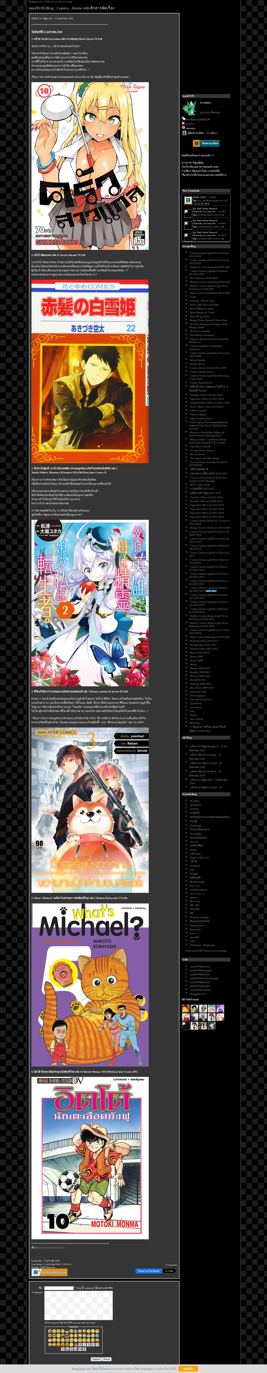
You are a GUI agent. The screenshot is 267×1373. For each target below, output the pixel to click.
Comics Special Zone (201, 382)
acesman (194, 808)
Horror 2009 (196, 656)
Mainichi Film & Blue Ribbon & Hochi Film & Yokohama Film (207, 434)
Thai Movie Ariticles (201, 699)
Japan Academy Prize (201, 418)
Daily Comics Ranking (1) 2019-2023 (210, 637)
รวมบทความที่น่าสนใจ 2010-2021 (209, 473)
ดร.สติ (193, 821)
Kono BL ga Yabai (200, 316)
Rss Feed (190, 123)
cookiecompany (198, 889)
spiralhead (195, 804)
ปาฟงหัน (195, 812)
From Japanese (197, 695)
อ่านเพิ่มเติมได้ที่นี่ (165, 1368)
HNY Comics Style (200, 484)
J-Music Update (198, 410)
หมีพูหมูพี (195, 877)
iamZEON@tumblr (200, 986)
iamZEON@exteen (200, 966)
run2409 (194, 937)
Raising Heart (197, 925)
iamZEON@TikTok (200, 989)
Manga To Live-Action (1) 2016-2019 (210, 527)
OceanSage (196, 833)
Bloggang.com (198, 993)
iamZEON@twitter (200, 974)
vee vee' (194, 841)
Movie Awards (197, 454)
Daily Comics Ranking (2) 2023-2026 (210, 292)
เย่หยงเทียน (196, 845)
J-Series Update (198, 414)
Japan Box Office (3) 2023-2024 (207, 509)
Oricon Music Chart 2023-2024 (206, 406)
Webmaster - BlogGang (202, 945)
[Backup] (195, 722)
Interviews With (198, 691)
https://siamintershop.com (51, 1247)
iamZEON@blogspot (201, 970)
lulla (192, 941)
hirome (193, 849)
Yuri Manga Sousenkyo (202, 335)
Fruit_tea (195, 885)
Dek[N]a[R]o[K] (198, 837)
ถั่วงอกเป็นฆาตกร (200, 829)
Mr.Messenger (197, 881)
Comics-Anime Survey (202, 371)
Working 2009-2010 (200, 683)
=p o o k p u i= (197, 893)
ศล (191, 913)
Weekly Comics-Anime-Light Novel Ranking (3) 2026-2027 (208, 287)
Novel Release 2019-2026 (204, 278)
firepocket (195, 929)
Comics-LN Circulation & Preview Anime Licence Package (207, 479)
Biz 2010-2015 (198, 679)
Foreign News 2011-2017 (203, 644)
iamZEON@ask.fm (200, 982)
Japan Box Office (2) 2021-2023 (207, 512)
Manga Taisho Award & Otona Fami (209, 320)
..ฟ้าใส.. (194, 861)
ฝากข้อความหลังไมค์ (198, 119)
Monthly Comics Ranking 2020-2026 (210, 281)
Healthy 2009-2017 (200, 672)
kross (192, 933)
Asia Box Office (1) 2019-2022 (206, 501)
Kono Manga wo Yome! (202, 312)
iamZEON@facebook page (204, 978)
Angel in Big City (199, 857)
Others (193, 715)
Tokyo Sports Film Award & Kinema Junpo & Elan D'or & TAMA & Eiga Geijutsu (208, 425)
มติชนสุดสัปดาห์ (199, 469)
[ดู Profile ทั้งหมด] (210, 112)
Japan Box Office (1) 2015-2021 (207, 516)
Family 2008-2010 (200, 668)
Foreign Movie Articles (202, 450)
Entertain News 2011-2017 (204, 648)
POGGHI (194, 909)
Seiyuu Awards (197, 360)
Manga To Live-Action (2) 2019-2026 (210, 267)
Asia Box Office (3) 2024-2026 (206, 395)
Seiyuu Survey (197, 363)
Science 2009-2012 (200, 676)
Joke (192, 711)
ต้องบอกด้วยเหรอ (200, 921)
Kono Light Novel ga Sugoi (204, 304)
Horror (193, 664)
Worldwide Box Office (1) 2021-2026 (209, 402)
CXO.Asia (195, 853)
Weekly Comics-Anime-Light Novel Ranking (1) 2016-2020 (208, 625)
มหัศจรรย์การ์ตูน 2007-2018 (205, 493)
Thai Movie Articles (200, 446)
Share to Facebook (148, 1271)
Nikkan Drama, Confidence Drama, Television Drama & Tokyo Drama (208, 441)
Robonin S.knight (199, 917)
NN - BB (194, 905)
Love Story (196, 707)
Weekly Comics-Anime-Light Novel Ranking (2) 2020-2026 (208, 617)
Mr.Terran (195, 901)
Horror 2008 (196, 660)
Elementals (196, 825)
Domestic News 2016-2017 (204, 640)
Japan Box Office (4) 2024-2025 (207, 505)
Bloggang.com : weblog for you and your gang (50, 1)
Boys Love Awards (200, 331)
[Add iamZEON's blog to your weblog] (206, 950)
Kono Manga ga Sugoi (202, 308)
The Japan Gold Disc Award (204, 458)
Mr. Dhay (195, 801)
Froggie (194, 873)
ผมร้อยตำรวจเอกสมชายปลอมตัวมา (210, 817)
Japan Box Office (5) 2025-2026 (207, 398)
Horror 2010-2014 (199, 652)
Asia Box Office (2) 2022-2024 (206, 497)
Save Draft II (196, 719)
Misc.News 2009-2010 (202, 687)
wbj (192, 869)
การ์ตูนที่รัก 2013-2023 (202, 488)
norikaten (195, 865)
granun (193, 897)
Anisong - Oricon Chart (202, 300)
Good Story (196, 703)
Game (193, 296)
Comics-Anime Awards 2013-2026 (208, 367)
